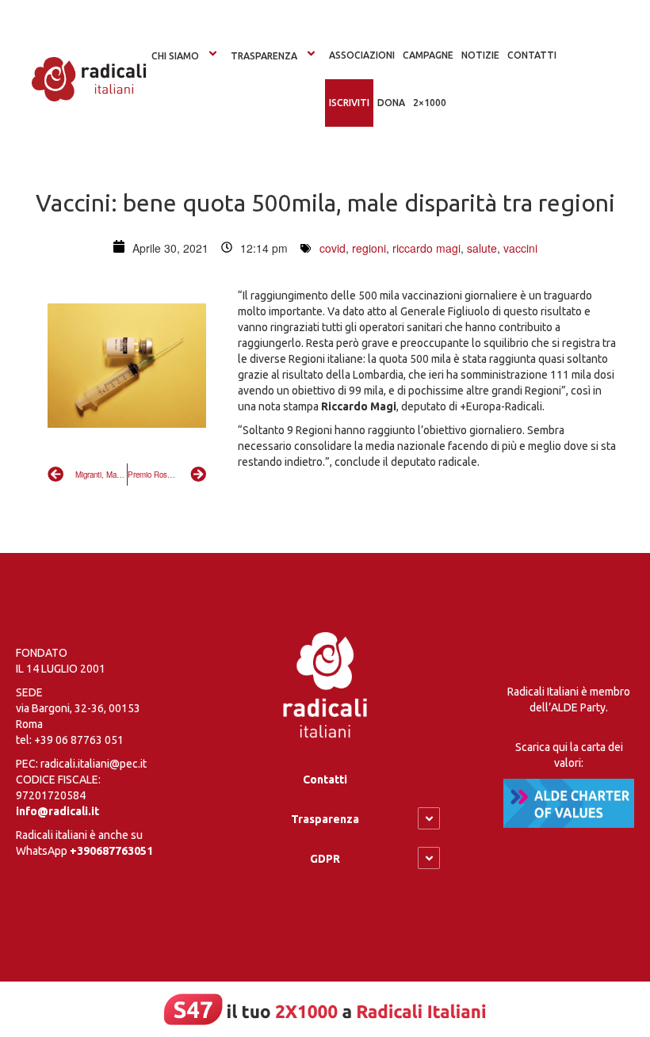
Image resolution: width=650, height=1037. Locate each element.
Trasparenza (264, 56)
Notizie (480, 55)
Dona (391, 102)
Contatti (325, 779)
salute (482, 248)
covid (332, 248)
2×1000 (429, 102)
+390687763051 (111, 850)
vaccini (520, 248)
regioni (369, 248)
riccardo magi (426, 248)
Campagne (428, 55)
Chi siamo (175, 56)
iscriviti (349, 102)
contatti (531, 55)
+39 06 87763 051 (79, 740)
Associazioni (362, 55)
